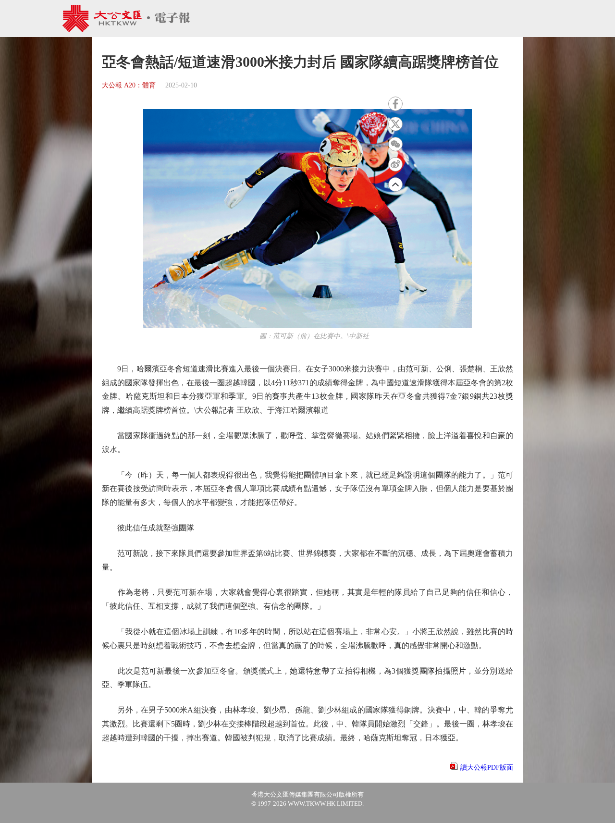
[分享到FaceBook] (395, 104)
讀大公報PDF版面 (486, 767)
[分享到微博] (395, 164)
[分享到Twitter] (395, 124)
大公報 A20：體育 (129, 85)
